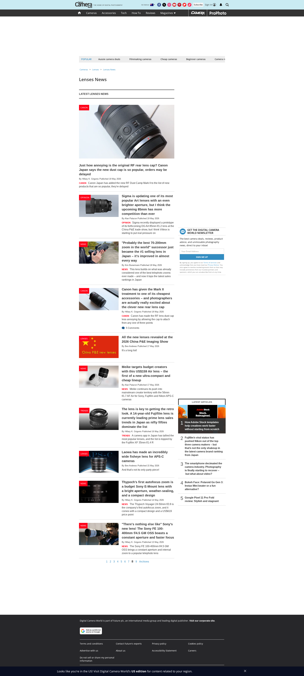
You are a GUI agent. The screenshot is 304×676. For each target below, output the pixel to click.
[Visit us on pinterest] (179, 5)
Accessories (109, 13)
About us (120, 650)
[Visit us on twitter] (164, 5)
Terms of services (210, 262)
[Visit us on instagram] (169, 5)
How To (136, 13)
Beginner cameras (196, 59)
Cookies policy (195, 643)
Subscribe (198, 4)
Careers (192, 650)
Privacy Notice (213, 265)
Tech (124, 13)
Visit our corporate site (202, 620)
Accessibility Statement (164, 650)
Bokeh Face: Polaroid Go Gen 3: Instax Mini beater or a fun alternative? (204, 486)
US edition (138, 671)
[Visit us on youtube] (174, 5)
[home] (79, 13)
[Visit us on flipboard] (184, 5)
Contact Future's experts (129, 643)
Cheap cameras (169, 59)
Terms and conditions (91, 643)
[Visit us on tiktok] (189, 5)
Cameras (91, 13)
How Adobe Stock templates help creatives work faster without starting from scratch (202, 426)
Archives (144, 561)
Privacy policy (159, 643)
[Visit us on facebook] (159, 5)
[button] (227, 4)
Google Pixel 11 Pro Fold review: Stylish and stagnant (202, 499)
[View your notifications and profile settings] (221, 5)
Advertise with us (89, 650)
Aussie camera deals (109, 59)
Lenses (95, 69)
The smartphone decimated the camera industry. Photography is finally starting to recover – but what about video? (203, 468)
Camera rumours (224, 59)
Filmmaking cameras (140, 59)
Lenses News (109, 69)
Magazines (167, 13)
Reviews (150, 13)
